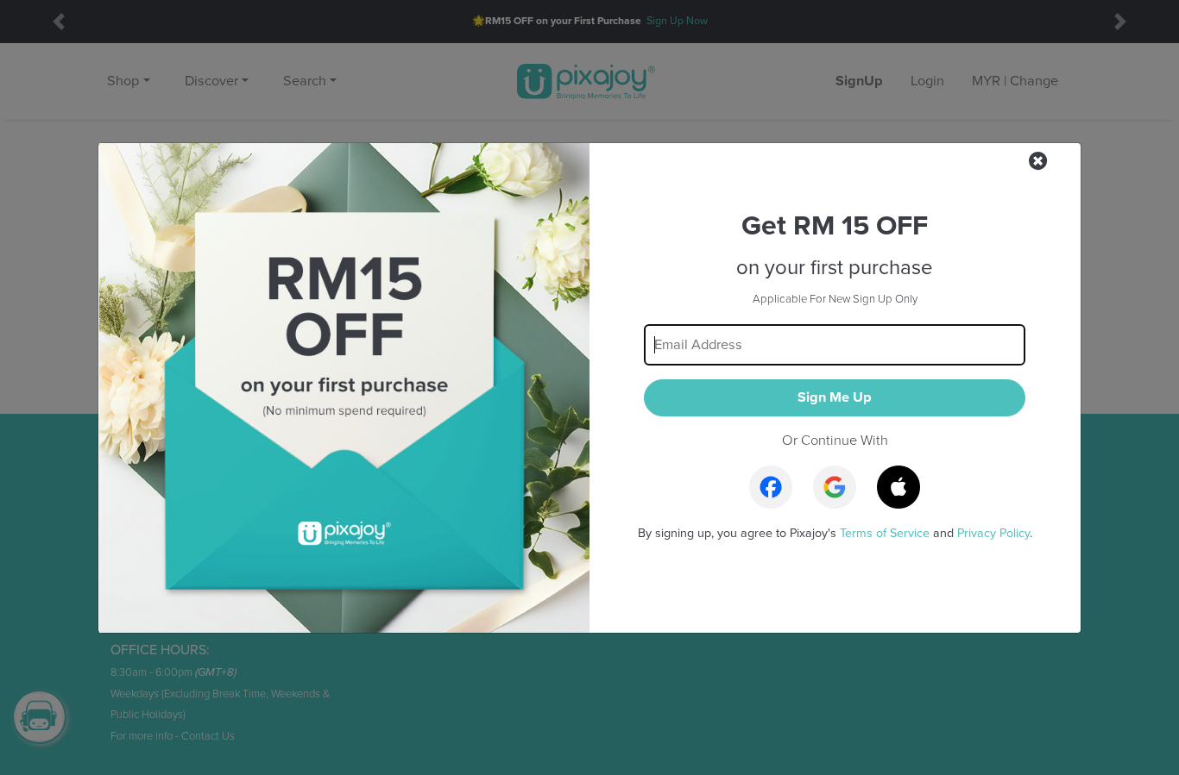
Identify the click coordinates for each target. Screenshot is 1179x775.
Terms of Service (885, 533)
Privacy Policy (993, 533)
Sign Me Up (835, 397)
